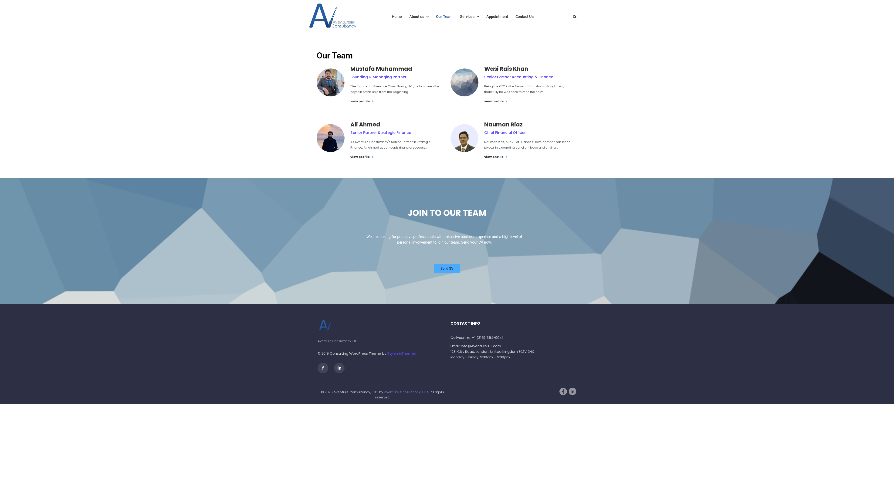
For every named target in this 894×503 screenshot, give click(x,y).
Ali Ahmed (365, 124)
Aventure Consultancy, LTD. (406, 392)
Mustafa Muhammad (381, 69)
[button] (419, 17)
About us (416, 16)
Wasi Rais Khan (506, 69)
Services (467, 16)
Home (397, 16)
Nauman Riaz (503, 124)
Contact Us (524, 16)
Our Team (444, 16)
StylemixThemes (401, 353)
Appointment (497, 16)
